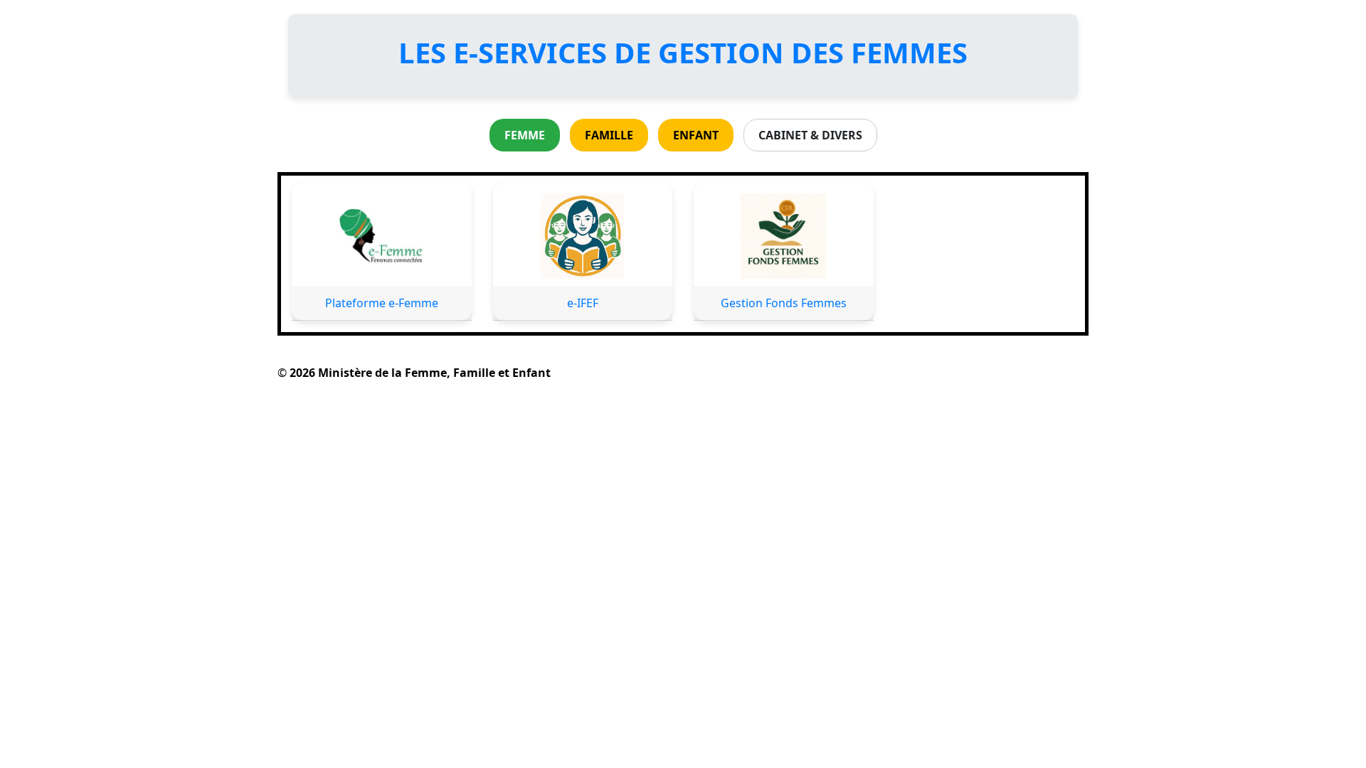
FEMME (524, 135)
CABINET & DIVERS (810, 135)
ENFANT (696, 135)
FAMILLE (609, 135)
